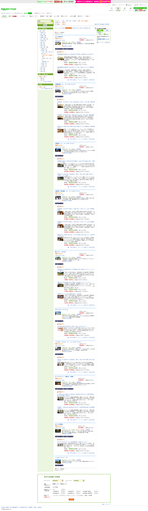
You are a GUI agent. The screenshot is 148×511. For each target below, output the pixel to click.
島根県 (74, 20)
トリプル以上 (80, 495)
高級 (41, 78)
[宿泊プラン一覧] (59, 49)
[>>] (95, 28)
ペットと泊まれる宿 (44, 81)
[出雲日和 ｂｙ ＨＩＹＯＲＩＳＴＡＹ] (78, 149)
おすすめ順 (61, 28)
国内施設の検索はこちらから (103, 39)
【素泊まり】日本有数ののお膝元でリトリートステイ (73, 282)
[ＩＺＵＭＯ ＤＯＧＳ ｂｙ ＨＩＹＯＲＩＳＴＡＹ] (78, 347)
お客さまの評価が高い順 (84, 28)
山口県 (42, 66)
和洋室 (90, 495)
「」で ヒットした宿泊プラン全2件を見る (82, 79)
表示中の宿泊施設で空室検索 (102, 24)
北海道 (41, 32)
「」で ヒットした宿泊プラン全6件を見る (82, 305)
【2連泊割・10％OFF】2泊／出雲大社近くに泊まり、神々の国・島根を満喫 (75, 115)
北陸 (41, 42)
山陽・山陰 (68, 20)
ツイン (73, 495)
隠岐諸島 (44, 61)
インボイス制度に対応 (45, 88)
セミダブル (62, 495)
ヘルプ (108, 4)
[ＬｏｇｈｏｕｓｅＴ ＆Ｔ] (78, 460)
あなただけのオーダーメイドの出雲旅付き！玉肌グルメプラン (72, 441)
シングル (56, 495)
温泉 (41, 80)
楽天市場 (136, 4)
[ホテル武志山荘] (78, 42)
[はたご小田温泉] (87, 430)
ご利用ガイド (114, 4)
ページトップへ (107, 504)
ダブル (68, 495)
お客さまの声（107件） (60, 40)
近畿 (41, 45)
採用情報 (30, 507)
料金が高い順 (76, 28)
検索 (71, 499)
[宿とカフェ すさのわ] (78, 257)
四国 (41, 68)
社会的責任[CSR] (23, 507)
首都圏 (41, 37)
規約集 (34, 507)
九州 (41, 69)
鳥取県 (42, 48)
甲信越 (41, 40)
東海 (41, 43)
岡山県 (42, 63)
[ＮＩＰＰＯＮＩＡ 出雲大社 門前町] (78, 382)
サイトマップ (121, 4)
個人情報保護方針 (14, 507)
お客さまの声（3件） (60, 194)
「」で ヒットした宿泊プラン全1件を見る (82, 337)
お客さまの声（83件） (60, 380)
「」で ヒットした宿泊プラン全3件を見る (82, 139)
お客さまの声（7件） (60, 88)
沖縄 (41, 71)
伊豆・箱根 (42, 39)
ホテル (102, 32)
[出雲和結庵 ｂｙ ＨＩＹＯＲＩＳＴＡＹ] (78, 90)
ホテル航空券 (104, 34)
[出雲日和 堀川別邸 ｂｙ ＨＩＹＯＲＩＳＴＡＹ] (78, 197)
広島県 (42, 64)
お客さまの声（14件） (60, 255)
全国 (63, 20)
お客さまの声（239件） (60, 428)
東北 (41, 34)
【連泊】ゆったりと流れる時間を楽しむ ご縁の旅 (69, 294)
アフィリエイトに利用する (104, 42)
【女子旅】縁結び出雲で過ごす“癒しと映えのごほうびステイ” (72, 326)
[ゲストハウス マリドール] (78, 314)
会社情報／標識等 (5, 507)
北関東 (41, 35)
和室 (86, 495)
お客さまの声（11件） (60, 147)
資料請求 (40, 507)
